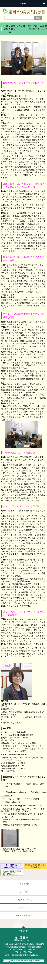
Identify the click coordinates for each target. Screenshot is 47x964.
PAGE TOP (23, 931)
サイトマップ (23, 907)
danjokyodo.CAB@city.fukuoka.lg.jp (27, 955)
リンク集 (23, 892)
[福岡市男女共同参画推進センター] (35, 867)
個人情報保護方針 (23, 915)
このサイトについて (23, 900)
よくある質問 (23, 884)
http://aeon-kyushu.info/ (18, 754)
